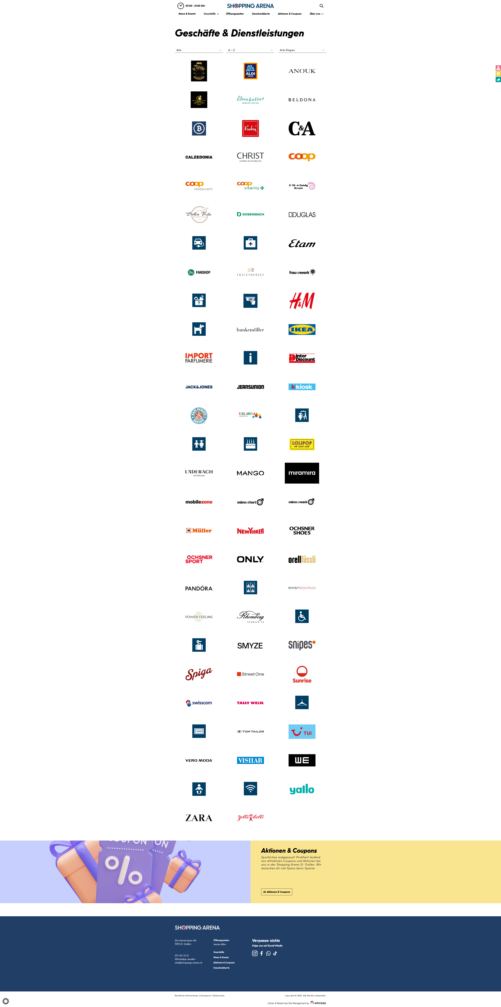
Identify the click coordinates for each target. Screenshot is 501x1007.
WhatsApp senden (185, 959)
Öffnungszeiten (235, 14)
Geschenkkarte (261, 14)
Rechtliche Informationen (186, 996)
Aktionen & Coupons (290, 14)
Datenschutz (218, 996)
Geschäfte (210, 14)
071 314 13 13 (182, 956)
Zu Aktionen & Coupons (276, 892)
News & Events (187, 14)
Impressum (205, 996)
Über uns (315, 14)
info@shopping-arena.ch (188, 963)
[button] (5, 1001)
